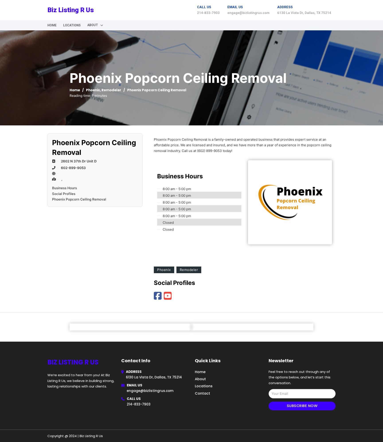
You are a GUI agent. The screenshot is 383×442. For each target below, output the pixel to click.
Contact (202, 393)
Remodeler (111, 90)
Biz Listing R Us (70, 10)
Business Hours (64, 188)
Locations (72, 25)
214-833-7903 (138, 404)
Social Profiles (63, 194)
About (200, 379)
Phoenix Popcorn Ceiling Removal (79, 199)
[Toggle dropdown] (101, 25)
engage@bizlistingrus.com (150, 390)
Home (52, 25)
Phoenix (93, 90)
